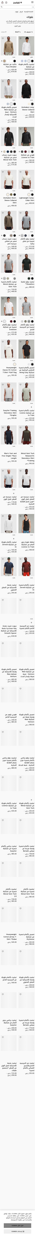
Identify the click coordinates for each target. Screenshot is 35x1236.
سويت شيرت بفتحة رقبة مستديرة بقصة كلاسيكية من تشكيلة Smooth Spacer (9, 629)
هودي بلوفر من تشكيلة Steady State (28, 1199)
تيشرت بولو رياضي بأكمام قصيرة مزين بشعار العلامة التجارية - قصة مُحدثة (26, 761)
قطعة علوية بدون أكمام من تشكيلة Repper (27, 1111)
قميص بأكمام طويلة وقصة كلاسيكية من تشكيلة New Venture (9, 673)
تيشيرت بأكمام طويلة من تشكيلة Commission (26, 67)
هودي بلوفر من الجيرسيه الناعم (11, 716)
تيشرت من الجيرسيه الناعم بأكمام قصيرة (27, 627)
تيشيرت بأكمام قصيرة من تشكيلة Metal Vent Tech (27, 891)
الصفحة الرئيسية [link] (28, 11)
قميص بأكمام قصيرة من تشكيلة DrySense (26, 937)
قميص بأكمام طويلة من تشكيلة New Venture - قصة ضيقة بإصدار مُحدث (26, 673)
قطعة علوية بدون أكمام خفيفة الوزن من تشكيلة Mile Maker (10, 1112)
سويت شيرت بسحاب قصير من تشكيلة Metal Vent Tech (9, 157)
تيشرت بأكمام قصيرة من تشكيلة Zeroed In (26, 587)
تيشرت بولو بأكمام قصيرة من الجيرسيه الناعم (27, 327)
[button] (32, 2)
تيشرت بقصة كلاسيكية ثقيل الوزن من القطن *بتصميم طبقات (9, 1067)
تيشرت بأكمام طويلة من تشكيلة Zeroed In (9, 544)
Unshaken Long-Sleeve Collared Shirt (27, 110)
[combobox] (17, 7)
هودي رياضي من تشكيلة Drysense (10, 1198)
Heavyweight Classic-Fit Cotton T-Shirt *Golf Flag (10, 370)
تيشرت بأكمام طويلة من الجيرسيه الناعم (9, 978)
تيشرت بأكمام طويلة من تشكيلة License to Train (9, 806)
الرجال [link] (21, 12)
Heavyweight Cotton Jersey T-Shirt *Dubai (10, 937)
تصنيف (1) (27, 32)
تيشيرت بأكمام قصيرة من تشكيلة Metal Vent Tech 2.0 (10, 893)
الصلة (17, 32)
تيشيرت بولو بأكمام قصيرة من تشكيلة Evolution (9, 327)
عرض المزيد (17, 26)
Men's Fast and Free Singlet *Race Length (9, 456)
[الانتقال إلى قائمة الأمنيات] (20, 38)
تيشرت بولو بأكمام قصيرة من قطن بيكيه (27, 241)
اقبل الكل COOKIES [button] (17, 1225)
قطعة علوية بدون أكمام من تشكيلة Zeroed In (27, 1154)
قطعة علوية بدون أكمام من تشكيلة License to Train (27, 544)
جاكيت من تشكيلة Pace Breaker (10, 65)
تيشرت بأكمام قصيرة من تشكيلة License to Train (26, 413)
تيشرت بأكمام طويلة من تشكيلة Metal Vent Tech (26, 806)
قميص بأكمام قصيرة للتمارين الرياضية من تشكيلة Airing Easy (26, 370)
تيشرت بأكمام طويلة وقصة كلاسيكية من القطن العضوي (26, 980)
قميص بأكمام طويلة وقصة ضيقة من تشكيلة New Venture (26, 718)
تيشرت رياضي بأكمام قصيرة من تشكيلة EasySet (9, 849)
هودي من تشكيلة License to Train (27, 156)
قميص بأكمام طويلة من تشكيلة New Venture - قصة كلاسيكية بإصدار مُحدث (9, 112)
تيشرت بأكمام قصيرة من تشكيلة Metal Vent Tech (9, 284)
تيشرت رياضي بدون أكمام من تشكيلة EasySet (10, 1023)
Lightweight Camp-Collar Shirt (26, 199)
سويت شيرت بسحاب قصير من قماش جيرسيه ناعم (9, 241)
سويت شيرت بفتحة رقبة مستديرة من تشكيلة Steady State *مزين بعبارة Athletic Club (9, 1156)
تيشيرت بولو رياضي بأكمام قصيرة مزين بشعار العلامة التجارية (9, 761)
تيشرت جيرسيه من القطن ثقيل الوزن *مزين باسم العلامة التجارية (27, 500)
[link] (6, 2)
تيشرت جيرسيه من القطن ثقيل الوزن (10, 498)
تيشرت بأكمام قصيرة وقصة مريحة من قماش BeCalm (26, 849)
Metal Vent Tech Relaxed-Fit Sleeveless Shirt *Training (27, 457)
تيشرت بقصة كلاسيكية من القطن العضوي (9, 587)
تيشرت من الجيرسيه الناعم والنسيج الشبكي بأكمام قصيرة (27, 1067)
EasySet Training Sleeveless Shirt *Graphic (10, 413)
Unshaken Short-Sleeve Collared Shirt (10, 200)
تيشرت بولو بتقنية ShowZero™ (27, 283)
